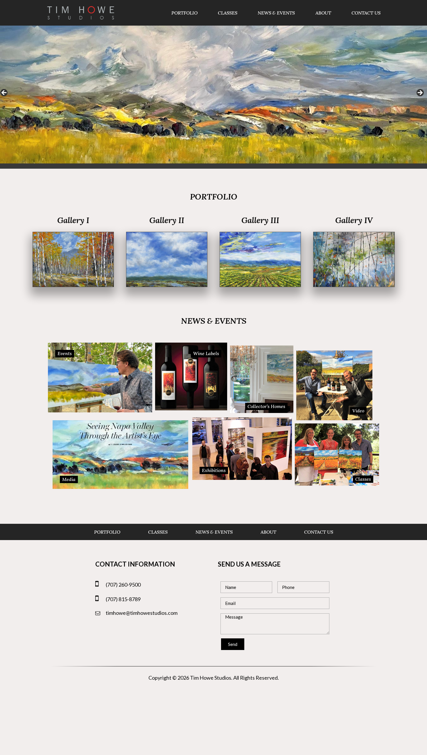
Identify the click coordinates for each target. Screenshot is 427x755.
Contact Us (366, 13)
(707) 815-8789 (123, 599)
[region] (213, 95)
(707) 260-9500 (123, 584)
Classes (227, 13)
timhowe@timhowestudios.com (141, 613)
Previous (4, 93)
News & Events (276, 13)
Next (419, 93)
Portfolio (184, 13)
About (323, 13)
